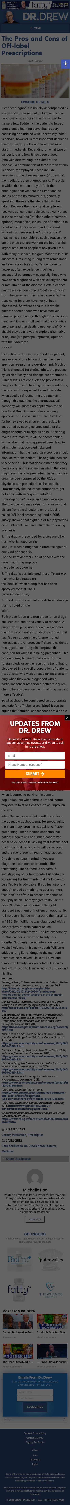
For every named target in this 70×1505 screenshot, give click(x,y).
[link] (65, 64)
